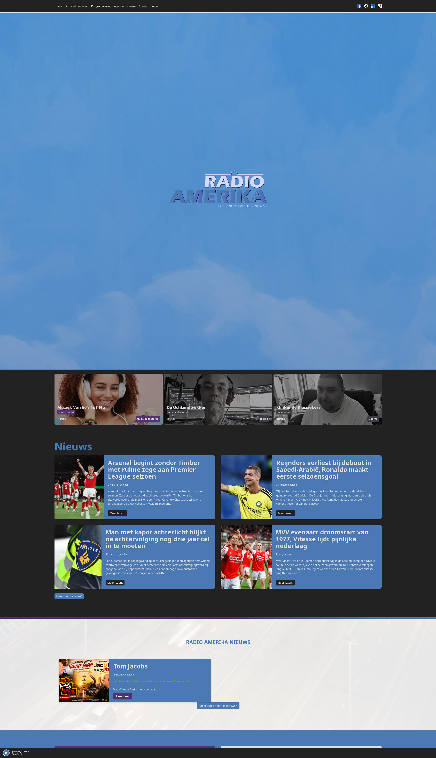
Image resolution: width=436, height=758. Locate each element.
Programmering (101, 6)
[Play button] (6, 752)
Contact (144, 6)
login (154, 6)
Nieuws (131, 6)
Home (58, 6)
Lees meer (122, 696)
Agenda (119, 6)
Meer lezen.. (117, 513)
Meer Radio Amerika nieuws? (218, 706)
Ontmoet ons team (76, 6)
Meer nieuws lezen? (69, 596)
